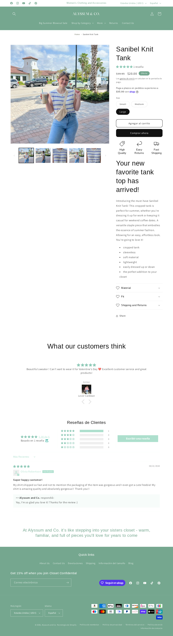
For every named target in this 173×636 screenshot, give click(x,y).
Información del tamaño (112, 563)
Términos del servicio (135, 624)
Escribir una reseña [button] (138, 438)
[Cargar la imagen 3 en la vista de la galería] (59, 155)
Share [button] (122, 315)
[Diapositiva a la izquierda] (14, 155)
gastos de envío (127, 78)
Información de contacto (152, 628)
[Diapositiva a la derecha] (105, 155)
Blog (130, 563)
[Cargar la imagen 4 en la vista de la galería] (76, 155)
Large (123, 111)
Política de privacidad (112, 624)
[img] (86, 365)
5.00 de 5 (44, 437)
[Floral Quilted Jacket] (86, 389)
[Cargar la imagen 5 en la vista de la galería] (93, 155)
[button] (14, 14)
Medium (141, 104)
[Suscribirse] (67, 583)
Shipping (90, 563)
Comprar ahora (139, 133)
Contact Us (59, 563)
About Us (45, 563)
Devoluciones (75, 563)
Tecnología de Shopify (67, 625)
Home (77, 34)
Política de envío (155, 624)
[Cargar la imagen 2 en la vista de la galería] (43, 155)
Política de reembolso (89, 624)
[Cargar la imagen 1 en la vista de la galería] (26, 155)
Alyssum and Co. (49, 625)
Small (125, 104)
